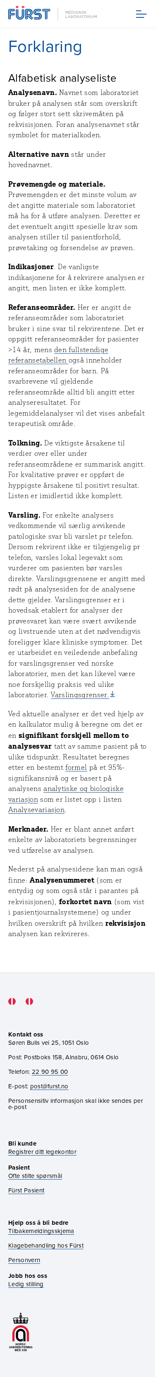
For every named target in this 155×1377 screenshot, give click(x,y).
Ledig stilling (25, 1284)
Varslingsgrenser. (80, 695)
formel (76, 767)
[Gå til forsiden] (53, 14)
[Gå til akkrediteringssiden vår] (20, 1332)
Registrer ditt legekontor (42, 1151)
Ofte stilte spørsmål (35, 1176)
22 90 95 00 (50, 1071)
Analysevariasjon (36, 809)
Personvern (24, 1260)
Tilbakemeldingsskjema (41, 1231)
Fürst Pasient (26, 1190)
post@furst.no (49, 1086)
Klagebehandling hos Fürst (45, 1245)
